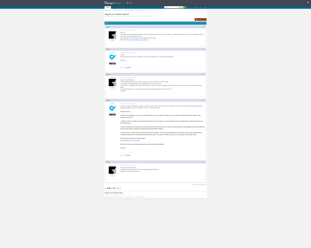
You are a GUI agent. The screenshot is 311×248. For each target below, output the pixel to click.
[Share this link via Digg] (108, 188)
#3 (203, 74)
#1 (203, 27)
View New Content (198, 7)
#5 (203, 162)
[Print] (118, 188)
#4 (203, 100)
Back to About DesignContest (200, 184)
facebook (128, 67)
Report (201, 45)
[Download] (120, 188)
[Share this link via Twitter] (105, 188)
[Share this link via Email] (116, 188)
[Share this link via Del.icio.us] (110, 188)
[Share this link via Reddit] (112, 188)
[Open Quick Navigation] (205, 7)
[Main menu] (308, 3)
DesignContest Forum (117, 196)
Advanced (186, 7)
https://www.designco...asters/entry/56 (139, 40)
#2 (203, 49)
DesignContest (112, 2)
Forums (108, 7)
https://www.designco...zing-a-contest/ (130, 140)
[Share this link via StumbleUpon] (114, 188)
